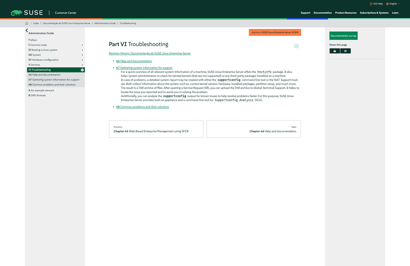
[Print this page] (345, 50)
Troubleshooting (128, 23)
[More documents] (27, 30)
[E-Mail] (335, 50)
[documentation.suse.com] (27, 23)
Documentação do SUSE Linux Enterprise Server (66, 23)
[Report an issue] (296, 46)
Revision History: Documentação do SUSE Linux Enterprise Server (150, 53)
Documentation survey (343, 35)
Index (36, 23)
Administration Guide (105, 23)
